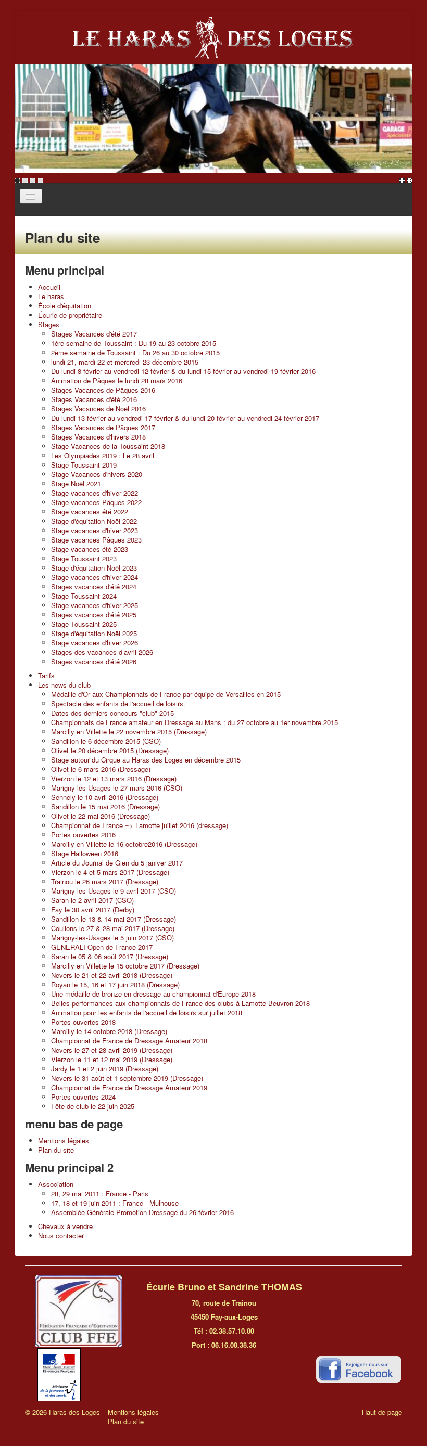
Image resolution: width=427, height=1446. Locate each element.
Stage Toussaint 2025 (84, 624)
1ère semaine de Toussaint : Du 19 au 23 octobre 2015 (133, 343)
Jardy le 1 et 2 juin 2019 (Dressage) (104, 1069)
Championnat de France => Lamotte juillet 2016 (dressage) (139, 825)
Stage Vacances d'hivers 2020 (96, 474)
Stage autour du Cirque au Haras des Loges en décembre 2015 (146, 760)
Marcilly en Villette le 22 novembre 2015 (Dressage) (129, 732)
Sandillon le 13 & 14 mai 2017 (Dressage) (113, 919)
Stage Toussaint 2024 (84, 596)
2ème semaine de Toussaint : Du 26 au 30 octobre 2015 (135, 352)
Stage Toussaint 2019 (84, 465)
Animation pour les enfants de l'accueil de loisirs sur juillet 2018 (146, 1012)
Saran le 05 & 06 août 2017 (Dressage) (109, 956)
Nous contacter (61, 1236)
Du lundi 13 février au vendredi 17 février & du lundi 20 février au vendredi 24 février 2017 (185, 418)
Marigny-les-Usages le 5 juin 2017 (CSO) (112, 938)
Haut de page (382, 1412)
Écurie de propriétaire (70, 315)
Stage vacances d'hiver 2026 (94, 643)
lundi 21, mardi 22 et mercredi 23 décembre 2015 (124, 362)
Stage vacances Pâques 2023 (96, 540)
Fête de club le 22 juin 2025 (92, 1106)
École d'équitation (64, 306)
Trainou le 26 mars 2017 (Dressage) (104, 881)
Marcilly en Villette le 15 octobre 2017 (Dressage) (125, 966)
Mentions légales (63, 1140)
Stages (48, 324)
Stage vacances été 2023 (89, 549)
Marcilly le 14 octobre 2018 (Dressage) (109, 1031)
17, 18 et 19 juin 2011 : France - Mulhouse (115, 1203)
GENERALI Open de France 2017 (102, 947)
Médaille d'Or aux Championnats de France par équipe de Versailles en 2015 (166, 694)
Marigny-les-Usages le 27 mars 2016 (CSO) (116, 788)
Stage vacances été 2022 (89, 512)
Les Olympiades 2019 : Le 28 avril (102, 455)
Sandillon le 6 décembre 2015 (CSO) (106, 741)
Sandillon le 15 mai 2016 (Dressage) (105, 806)
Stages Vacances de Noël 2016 (98, 409)
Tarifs (46, 675)
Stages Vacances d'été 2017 (94, 334)
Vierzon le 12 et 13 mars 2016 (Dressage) (114, 778)
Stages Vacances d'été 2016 (94, 399)
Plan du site (56, 1150)
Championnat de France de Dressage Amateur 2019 (129, 1087)
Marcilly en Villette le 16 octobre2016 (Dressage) (124, 844)
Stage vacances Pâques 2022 (96, 502)
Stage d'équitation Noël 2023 (94, 568)
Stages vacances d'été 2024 (93, 586)
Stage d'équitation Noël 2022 (94, 521)
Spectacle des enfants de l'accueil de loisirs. (118, 703)
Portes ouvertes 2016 (83, 835)
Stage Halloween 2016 (84, 853)
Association (55, 1184)
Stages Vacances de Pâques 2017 (103, 427)
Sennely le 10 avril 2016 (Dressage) (104, 797)
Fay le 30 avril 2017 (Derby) (92, 909)
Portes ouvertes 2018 (83, 1022)
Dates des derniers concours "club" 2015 (112, 713)
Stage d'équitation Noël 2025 (94, 633)
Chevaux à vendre (65, 1226)
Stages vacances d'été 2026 (93, 661)
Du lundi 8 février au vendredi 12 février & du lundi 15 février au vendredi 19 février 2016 (183, 371)
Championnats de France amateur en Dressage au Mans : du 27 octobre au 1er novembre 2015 (194, 722)
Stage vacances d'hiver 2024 (94, 577)
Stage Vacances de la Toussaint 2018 (108, 446)
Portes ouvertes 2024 (83, 1097)
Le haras (51, 296)
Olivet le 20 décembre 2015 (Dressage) (110, 750)
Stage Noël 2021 (76, 483)
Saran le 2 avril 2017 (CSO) (92, 900)
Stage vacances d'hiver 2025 (94, 605)
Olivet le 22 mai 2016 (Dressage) (100, 816)
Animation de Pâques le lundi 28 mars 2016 (116, 380)
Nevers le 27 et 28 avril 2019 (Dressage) (111, 1050)
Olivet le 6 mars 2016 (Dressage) (100, 769)
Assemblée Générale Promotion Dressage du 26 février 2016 (142, 1212)
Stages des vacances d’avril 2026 (102, 652)
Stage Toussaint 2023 (84, 558)
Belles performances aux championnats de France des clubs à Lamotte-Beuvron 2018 (180, 1003)
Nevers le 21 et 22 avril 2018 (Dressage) (111, 975)
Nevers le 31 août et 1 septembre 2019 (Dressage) (127, 1078)
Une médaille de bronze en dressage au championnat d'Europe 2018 (153, 994)
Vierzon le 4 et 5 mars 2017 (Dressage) (110, 872)
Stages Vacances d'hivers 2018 (98, 437)
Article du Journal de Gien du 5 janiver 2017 (117, 863)
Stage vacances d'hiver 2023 (94, 530)
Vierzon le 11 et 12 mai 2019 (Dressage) (111, 1059)
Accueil (49, 287)
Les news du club (64, 685)
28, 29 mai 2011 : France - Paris (99, 1193)
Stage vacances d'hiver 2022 (94, 493)
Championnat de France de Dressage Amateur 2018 (129, 1040)
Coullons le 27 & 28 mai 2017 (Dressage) (112, 928)
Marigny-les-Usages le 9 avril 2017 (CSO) (113, 891)
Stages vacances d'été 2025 (93, 614)
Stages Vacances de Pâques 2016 (103, 390)
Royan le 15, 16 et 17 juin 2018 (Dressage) (115, 984)
